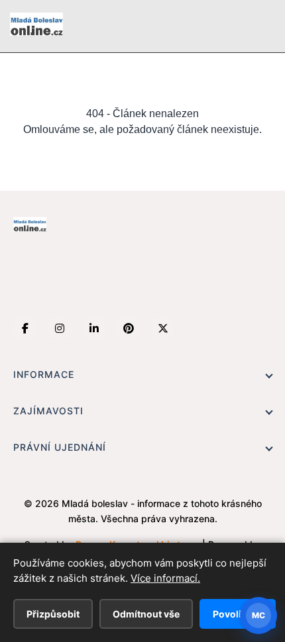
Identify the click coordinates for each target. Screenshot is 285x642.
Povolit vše (237, 613)
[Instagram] (60, 328)
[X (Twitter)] (163, 328)
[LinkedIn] (94, 328)
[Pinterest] (129, 328)
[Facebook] (25, 328)
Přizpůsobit (53, 613)
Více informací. (165, 578)
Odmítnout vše (146, 613)
